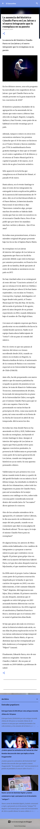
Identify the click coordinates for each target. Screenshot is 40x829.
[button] (4, 33)
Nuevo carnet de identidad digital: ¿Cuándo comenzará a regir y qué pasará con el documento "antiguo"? (19, 796)
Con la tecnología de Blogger (21, 822)
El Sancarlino (11, 3)
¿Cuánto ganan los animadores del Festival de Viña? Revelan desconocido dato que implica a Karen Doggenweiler (20, 753)
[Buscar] (37, 3)
